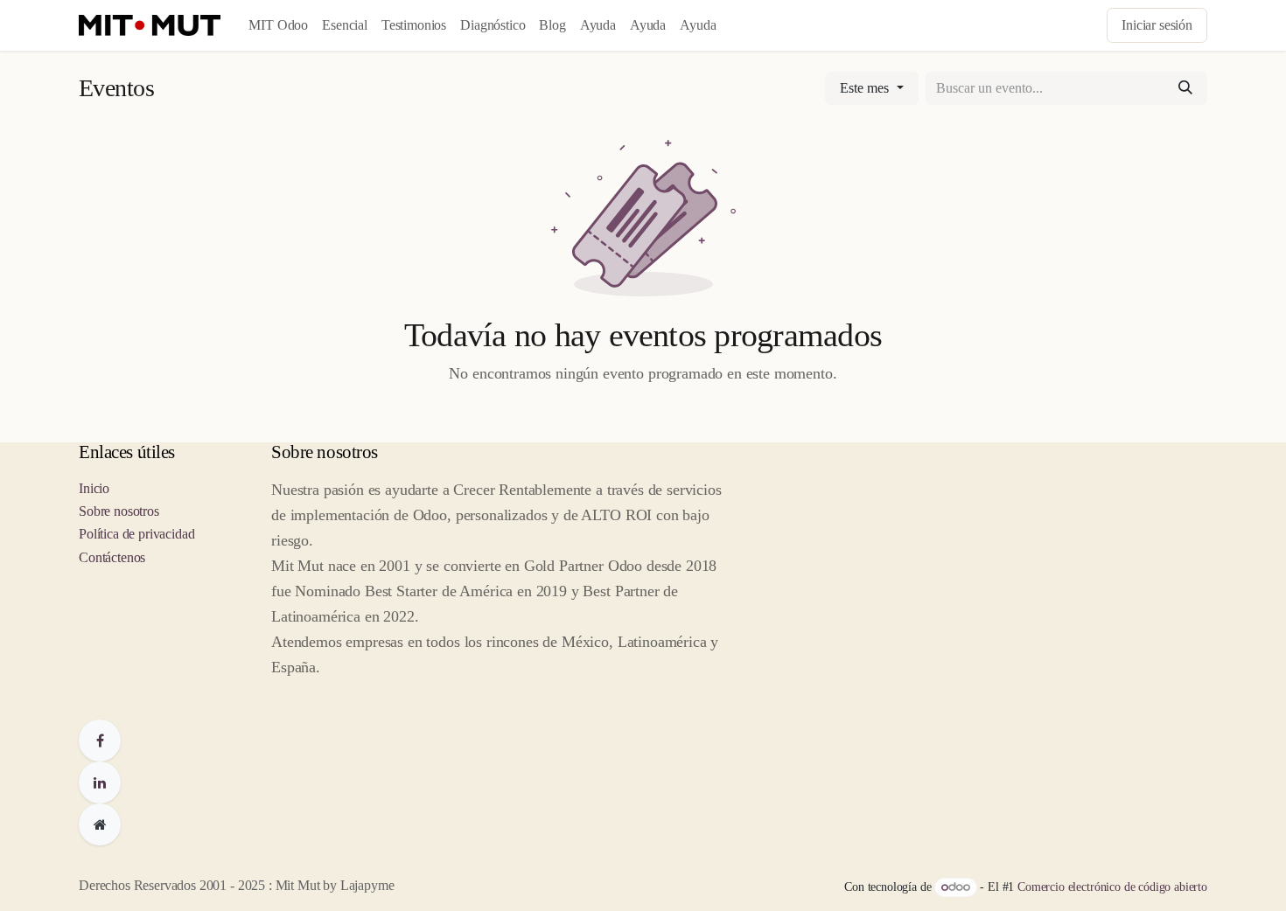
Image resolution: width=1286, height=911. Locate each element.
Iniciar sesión (1157, 24)
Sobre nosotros (119, 511)
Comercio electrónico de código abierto (1112, 887)
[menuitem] (278, 25)
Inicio (94, 488)
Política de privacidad (136, 533)
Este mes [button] (866, 87)
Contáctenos (112, 557)
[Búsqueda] (1185, 88)
